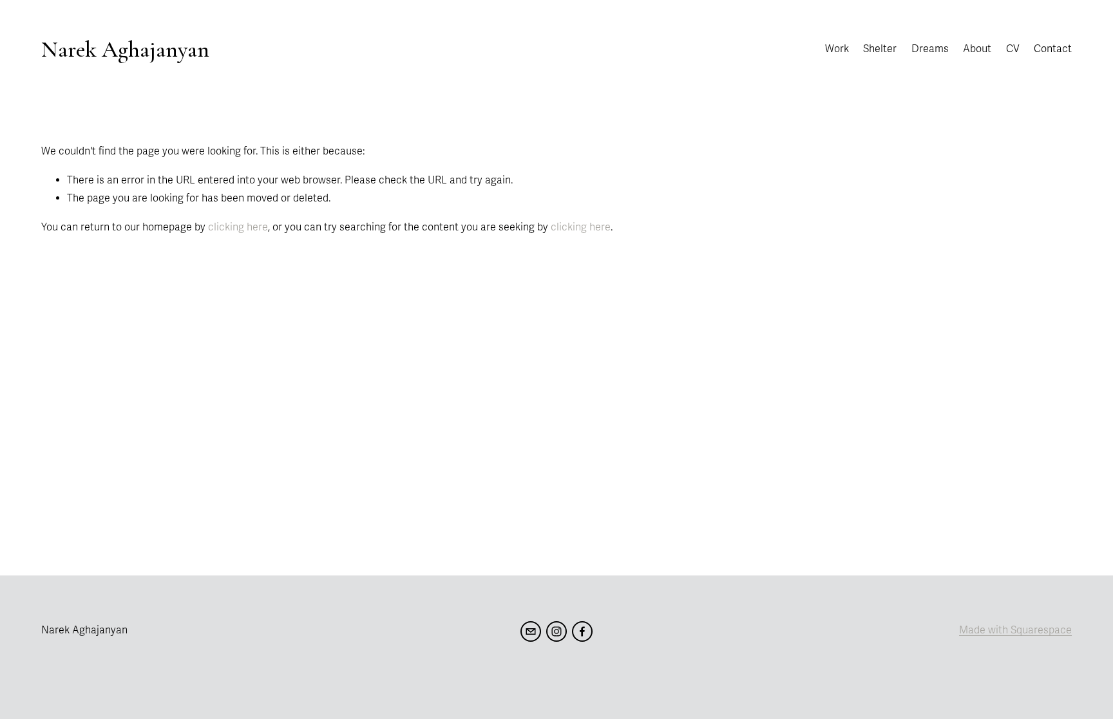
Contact (1053, 48)
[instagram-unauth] (556, 631)
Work (837, 48)
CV (1013, 48)
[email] (530, 631)
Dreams (930, 48)
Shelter (880, 48)
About (977, 48)
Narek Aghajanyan (125, 49)
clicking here (238, 227)
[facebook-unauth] (582, 631)
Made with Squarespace (1015, 630)
